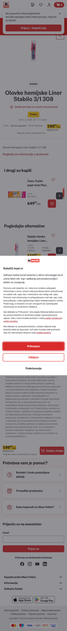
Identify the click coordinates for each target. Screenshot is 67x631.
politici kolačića (10, 321)
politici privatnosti (53, 318)
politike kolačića (43, 333)
